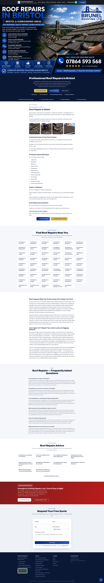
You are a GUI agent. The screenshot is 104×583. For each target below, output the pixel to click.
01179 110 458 (53, 545)
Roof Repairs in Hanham (56, 259)
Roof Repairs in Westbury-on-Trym (57, 286)
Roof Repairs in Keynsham (68, 264)
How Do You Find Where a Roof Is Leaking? (43, 456)
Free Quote (82, 2)
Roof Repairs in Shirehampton (68, 280)
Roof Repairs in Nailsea (33, 275)
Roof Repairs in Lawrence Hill (45, 270)
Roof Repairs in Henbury (68, 259)
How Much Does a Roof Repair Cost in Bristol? (25, 456)
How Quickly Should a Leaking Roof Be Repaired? (60, 463)
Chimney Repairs (38, 563)
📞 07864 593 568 (70, 2)
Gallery (47, 2)
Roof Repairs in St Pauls (23, 286)
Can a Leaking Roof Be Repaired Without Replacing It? (60, 456)
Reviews (59, 2)
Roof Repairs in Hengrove (79, 259)
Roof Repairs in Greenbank (45, 259)
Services (43, 2)
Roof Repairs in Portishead (68, 275)
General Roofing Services (40, 576)
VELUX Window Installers (40, 574)
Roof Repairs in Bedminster (56, 243)
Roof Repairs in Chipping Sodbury (69, 248)
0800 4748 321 (65, 545)
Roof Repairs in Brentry (33, 248)
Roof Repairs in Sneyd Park (79, 280)
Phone (53, 521)
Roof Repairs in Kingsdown (79, 264)
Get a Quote (55, 565)
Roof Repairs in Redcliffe (22, 280)
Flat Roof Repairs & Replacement (41, 569)
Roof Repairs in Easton (45, 253)
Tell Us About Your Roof (39, 532)
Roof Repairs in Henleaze (22, 264)
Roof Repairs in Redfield (33, 280)
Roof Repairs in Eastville (56, 253)
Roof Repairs (37, 570)
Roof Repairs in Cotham (22, 253)
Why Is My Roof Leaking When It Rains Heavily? (43, 463)
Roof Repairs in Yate (68, 286)
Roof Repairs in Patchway (56, 275)
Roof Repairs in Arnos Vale (22, 243)
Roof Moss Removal (39, 561)
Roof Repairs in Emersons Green (68, 253)
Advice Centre (53, 2)
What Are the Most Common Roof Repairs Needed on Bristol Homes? (26, 464)
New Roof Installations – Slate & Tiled (42, 572)
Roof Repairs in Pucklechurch (79, 275)
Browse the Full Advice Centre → (52, 476)
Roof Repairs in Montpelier (22, 275)
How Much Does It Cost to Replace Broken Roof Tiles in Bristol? (77, 456)
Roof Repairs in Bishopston (68, 243)
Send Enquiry (52, 542)
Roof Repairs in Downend (33, 253)
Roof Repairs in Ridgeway (56, 280)
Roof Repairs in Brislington (45, 248)
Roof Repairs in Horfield (45, 264)
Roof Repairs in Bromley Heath (56, 248)
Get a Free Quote (54, 90)
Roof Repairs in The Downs (34, 286)
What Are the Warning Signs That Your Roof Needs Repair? (25, 470)
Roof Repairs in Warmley (45, 286)
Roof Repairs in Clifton (79, 248)
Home (39, 2)
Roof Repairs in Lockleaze (68, 270)
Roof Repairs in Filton (79, 253)
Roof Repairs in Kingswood (33, 270)
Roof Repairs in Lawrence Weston (57, 270)
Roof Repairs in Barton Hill (45, 243)
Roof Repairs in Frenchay (33, 259)
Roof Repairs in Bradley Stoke (22, 248)
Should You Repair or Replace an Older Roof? (78, 463)
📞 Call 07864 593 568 (41, 90)
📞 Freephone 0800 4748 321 (59, 218)
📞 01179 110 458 (21, 563)
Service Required (56, 526)
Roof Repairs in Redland (45, 280)
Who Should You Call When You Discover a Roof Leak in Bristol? (43, 470)
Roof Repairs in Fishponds (22, 259)
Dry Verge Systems (39, 567)
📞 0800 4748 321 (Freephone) (24, 565)
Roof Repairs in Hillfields (33, 264)
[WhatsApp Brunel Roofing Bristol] (76, 2)
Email (36, 526)
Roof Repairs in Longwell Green (79, 270)
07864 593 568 (46, 545)
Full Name (37, 521)
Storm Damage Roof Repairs (40, 557)
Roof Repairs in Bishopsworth (79, 243)
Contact (63, 2)
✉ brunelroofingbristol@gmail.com (24, 567)
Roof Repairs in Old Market (46, 275)
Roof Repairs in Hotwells (56, 264)
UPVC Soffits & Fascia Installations (42, 559)
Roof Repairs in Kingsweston (22, 270)
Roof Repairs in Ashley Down (33, 243)
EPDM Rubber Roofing (39, 565)
